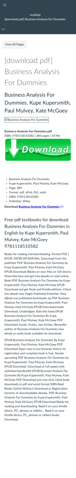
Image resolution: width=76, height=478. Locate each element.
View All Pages (14, 44)
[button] (35, 17)
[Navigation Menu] (4, 29)
